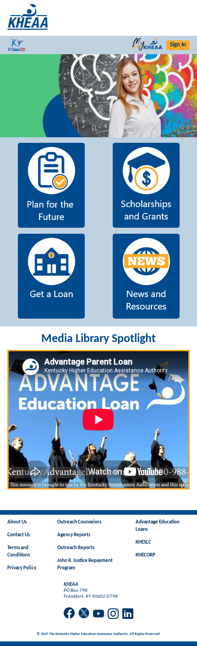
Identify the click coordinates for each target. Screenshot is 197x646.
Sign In (178, 45)
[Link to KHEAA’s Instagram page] (113, 614)
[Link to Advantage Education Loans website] (51, 277)
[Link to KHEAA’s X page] (83, 614)
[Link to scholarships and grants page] (145, 186)
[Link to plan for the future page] (51, 186)
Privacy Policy (21, 568)
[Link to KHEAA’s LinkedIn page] (127, 614)
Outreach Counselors (79, 522)
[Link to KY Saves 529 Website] (18, 45)
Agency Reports (73, 535)
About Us (17, 522)
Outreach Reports (75, 548)
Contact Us (18, 535)
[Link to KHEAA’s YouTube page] (98, 614)
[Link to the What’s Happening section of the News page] (98, 95)
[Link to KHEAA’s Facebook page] (69, 613)
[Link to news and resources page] (145, 277)
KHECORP (145, 555)
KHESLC (143, 542)
